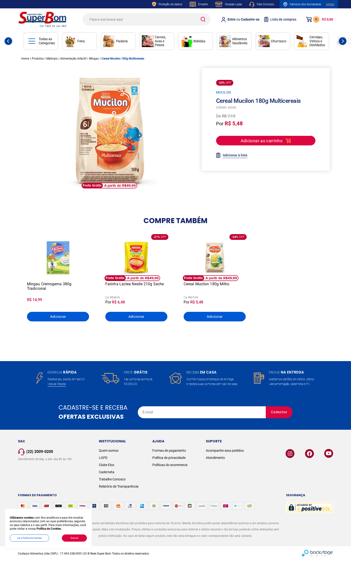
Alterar (330, 4)
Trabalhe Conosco (112, 479)
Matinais (52, 58)
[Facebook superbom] (309, 453)
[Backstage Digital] (317, 553)
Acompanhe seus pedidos (225, 450)
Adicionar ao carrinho (262, 140)
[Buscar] (202, 19)
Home (25, 58)
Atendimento (215, 458)
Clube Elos (106, 465)
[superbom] (42, 19)
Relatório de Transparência (118, 486)
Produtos (38, 58)
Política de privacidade (169, 458)
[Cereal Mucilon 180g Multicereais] (110, 132)
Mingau (94, 58)
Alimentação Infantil (73, 58)
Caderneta (106, 472)
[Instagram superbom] (290, 453)
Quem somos (108, 450)
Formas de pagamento (169, 450)
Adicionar (58, 316)
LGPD (103, 458)
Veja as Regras (57, 384)
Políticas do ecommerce (169, 465)
